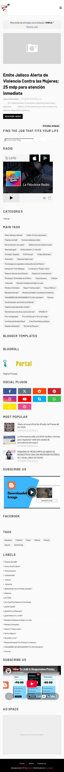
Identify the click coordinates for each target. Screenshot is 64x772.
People (46, 540)
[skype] (39, 399)
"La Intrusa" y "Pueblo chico (38, 269)
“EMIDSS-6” (43, 312)
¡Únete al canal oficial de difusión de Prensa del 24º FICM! (38, 426)
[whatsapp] (54, 399)
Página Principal (10, 373)
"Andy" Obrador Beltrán (13, 235)
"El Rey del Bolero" (44, 254)
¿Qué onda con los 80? (32, 615)
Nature (37, 540)
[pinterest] (54, 391)
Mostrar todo (32, 26)
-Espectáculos (41, 278)
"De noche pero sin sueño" (15, 245)
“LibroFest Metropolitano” (39, 321)
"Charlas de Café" (11, 240)
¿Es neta (32, 597)
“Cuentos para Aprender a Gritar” (17, 307)
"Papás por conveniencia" (41, 273)
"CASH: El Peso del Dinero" (36, 235)
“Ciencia (50, 297)
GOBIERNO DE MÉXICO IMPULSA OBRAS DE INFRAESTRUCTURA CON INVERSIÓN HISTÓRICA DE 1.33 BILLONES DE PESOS (38, 454)
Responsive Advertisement (32, 734)
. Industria (8, 283)
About (31, 763)
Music (28, 540)
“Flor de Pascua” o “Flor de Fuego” (35, 316)
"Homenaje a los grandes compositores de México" (24, 264)
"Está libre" (9, 259)
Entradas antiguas (51, 126)
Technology (18, 545)
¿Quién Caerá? (32, 606)
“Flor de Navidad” (11, 316)
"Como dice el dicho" (32, 566)
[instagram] (9, 399)
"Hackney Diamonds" (25, 259)
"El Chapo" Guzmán (12, 254)
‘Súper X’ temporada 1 (31, 288)
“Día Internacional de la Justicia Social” (20, 312)
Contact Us (41, 763)
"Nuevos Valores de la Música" (16, 273)
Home (22, 763)
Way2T (30, 768)
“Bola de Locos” (32, 638)
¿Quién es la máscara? (32, 611)
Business (8, 540)
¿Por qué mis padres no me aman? (32, 602)
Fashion (19, 540)
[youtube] (24, 399)
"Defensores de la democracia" (40, 245)
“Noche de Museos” (31, 326)
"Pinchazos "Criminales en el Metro (18, 278)
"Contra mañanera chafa (30, 240)
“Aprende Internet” (11, 292)
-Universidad (32, 575)
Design (32, 219)
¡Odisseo (32, 593)
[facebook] (9, 391)
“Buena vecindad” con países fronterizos (38, 292)
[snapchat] (9, 407)
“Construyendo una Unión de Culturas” (19, 302)
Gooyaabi (49, 768)
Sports (7, 545)
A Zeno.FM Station (11, 203)
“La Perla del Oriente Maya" (15, 321)
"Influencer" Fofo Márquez (14, 269)
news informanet (10, 99)
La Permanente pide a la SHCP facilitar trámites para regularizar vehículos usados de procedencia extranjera (38, 439)
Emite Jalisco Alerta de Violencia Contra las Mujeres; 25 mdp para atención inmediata (31, 84)
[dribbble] (24, 407)
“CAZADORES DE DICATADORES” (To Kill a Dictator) (24, 297)
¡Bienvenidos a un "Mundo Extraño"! (32, 589)
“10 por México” (50, 288)
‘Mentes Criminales (12, 288)
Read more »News (13, 116)
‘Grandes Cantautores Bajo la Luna (29, 283)
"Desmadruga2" (10, 249)
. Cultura (54, 278)
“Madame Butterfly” (12, 326)
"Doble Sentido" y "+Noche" (30, 249)
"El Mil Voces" (28, 254)
